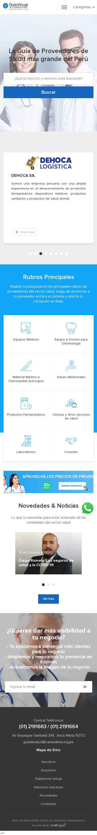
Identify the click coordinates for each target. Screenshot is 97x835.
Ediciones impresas (48, 787)
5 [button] (51, 253)
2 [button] (35, 253)
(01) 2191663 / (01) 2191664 (48, 726)
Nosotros (48, 762)
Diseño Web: (48, 825)
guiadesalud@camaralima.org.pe (48, 742)
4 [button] (45, 253)
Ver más (48, 598)
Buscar (48, 92)
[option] (48, 198)
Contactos (48, 804)
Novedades (48, 795)
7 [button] (61, 253)
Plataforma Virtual (48, 779)
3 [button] (40, 253)
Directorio (48, 770)
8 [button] (66, 253)
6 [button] (56, 253)
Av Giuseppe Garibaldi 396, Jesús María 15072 (48, 735)
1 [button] (30, 253)
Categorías (82, 7)
